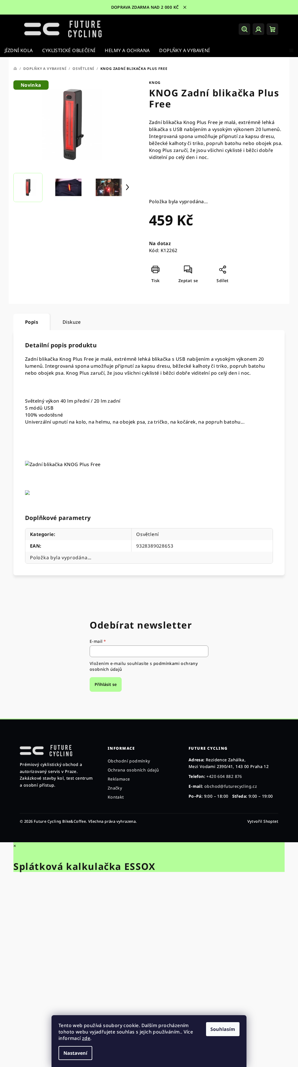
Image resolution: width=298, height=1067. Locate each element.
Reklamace (119, 779)
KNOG (155, 82)
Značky (115, 788)
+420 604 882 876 (224, 776)
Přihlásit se (106, 684)
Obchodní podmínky (129, 761)
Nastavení (75, 1053)
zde (86, 1038)
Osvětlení (147, 534)
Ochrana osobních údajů (133, 770)
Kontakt (116, 797)
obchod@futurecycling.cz (230, 786)
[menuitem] (18, 50)
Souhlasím (222, 1029)
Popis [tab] (31, 322)
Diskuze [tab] (72, 322)
